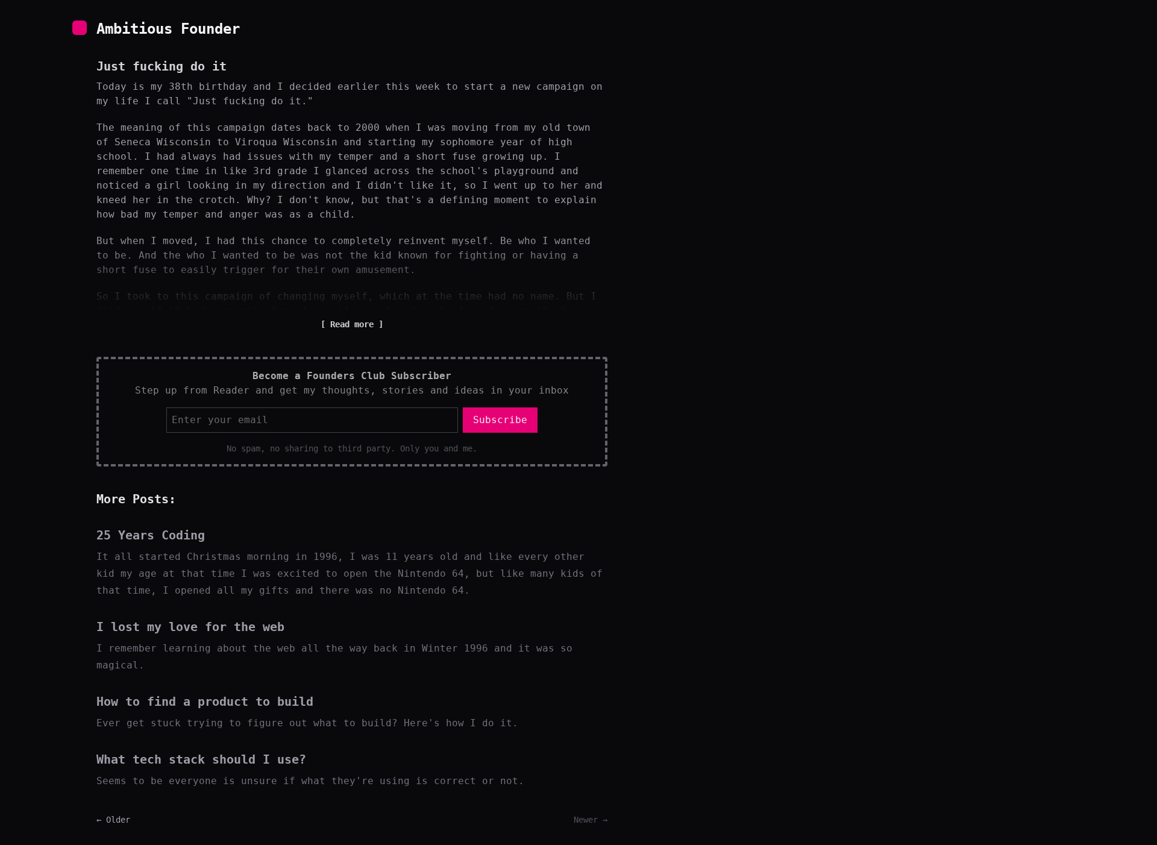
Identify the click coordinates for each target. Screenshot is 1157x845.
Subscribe (500, 420)
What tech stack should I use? (201, 759)
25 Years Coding (150, 535)
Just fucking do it (161, 66)
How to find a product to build (204, 701)
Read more (351, 324)
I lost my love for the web (190, 627)
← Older (113, 820)
